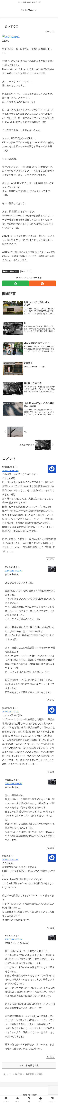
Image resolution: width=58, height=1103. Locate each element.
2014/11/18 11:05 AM (10, 712)
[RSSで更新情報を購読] (42, 283)
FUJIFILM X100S (11, 271)
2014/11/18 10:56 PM (13, 571)
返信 (52, 559)
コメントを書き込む (29, 1065)
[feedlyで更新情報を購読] (15, 283)
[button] (52, 636)
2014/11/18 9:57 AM (10, 471)
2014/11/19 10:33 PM (13, 939)
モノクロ (26, 271)
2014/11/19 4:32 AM (10, 859)
